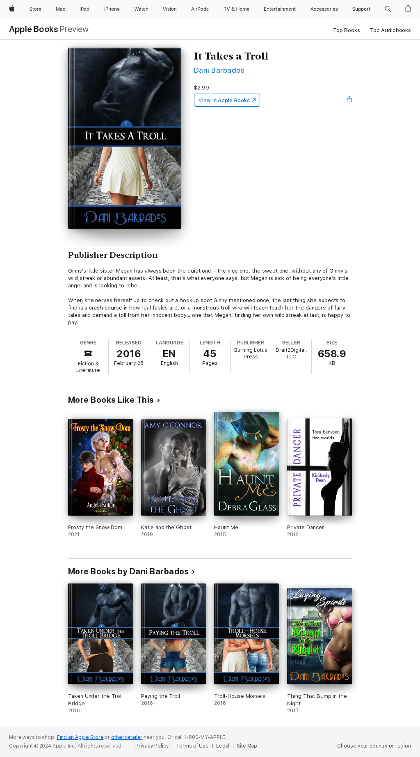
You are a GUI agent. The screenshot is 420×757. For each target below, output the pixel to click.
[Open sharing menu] (349, 100)
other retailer (126, 737)
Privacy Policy (152, 746)
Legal (222, 746)
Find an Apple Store (80, 737)
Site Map (247, 746)
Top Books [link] (346, 30)
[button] (387, 9)
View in (224, 100)
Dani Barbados (219, 70)
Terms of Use (192, 746)
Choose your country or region (374, 746)
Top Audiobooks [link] (390, 30)
